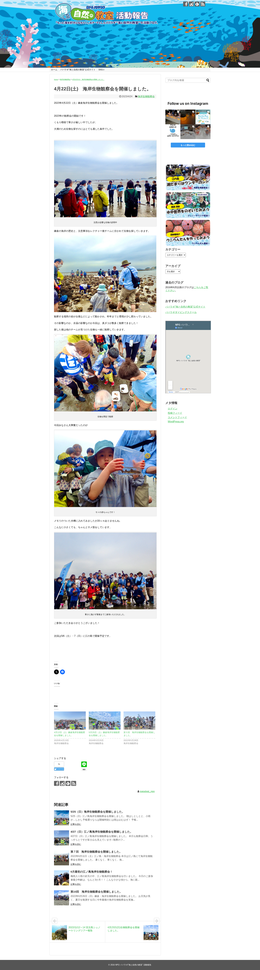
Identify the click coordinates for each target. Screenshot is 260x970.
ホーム (54, 69)
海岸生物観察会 (146, 96)
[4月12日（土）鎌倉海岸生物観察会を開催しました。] (70, 720)
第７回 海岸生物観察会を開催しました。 (96, 851)
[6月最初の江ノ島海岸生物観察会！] (61, 877)
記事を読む (76, 824)
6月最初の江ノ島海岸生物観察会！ (92, 871)
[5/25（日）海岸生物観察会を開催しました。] (61, 817)
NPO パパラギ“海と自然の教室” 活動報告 (133, 965)
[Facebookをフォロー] (185, 4)
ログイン (172, 408)
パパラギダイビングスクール (181, 312)
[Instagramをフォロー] (191, 4)
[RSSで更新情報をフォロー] (202, 4)
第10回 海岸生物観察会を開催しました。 (96, 891)
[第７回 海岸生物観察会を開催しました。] (61, 857)
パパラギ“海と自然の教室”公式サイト (77, 69)
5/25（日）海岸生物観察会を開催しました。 (98, 811)
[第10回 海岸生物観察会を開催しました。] (61, 897)
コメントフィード (177, 417)
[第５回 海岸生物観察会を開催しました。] (139, 720)
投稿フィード (175, 413)
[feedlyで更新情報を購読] (197, 4)
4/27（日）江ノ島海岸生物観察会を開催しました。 (102, 831)
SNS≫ (101, 69)
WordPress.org (176, 421)
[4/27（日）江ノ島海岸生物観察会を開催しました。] (61, 837)
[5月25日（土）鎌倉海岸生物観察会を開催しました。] (105, 720)
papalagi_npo (147, 791)
